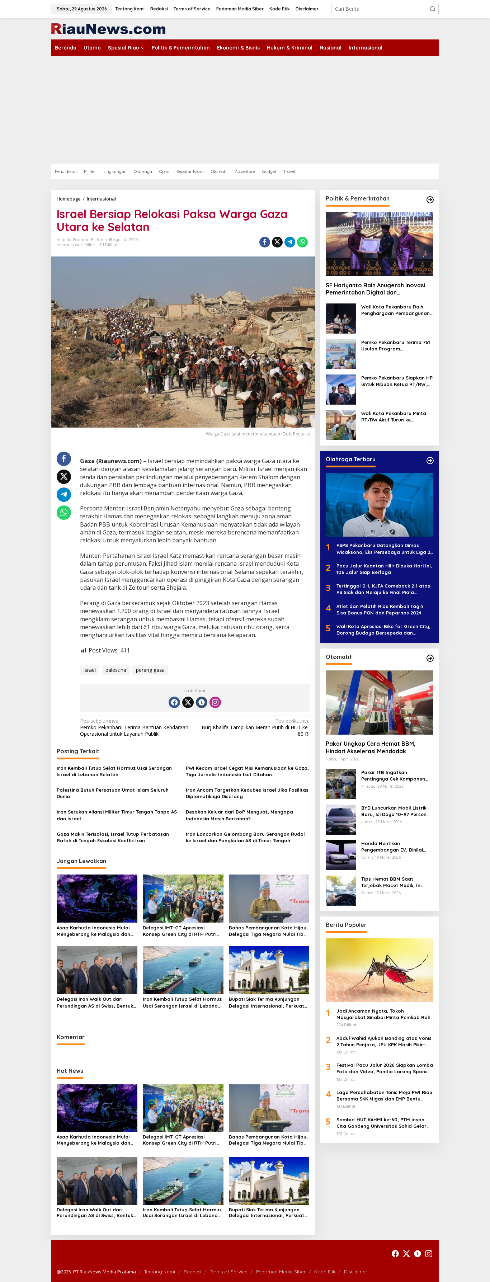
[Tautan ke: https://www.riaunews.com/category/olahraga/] (430, 460)
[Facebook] (174, 702)
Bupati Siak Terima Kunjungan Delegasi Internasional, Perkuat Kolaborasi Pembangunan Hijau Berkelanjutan (267, 1002)
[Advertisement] (245, 110)
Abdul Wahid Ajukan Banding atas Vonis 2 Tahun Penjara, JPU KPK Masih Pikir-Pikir (384, 1041)
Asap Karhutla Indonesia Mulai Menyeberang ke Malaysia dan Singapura (93, 931)
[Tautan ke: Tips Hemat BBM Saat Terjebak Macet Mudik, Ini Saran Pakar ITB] (341, 889)
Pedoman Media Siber (281, 1271)
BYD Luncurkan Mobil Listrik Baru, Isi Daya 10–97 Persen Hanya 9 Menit (394, 811)
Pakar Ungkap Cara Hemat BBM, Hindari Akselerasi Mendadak (370, 747)
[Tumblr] (201, 702)
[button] (433, 9)
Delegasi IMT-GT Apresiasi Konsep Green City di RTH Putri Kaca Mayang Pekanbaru (179, 931)
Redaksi (192, 1271)
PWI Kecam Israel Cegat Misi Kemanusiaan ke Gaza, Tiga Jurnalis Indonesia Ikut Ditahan (247, 771)
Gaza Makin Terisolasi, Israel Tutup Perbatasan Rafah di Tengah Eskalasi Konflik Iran (113, 837)
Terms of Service (229, 1271)
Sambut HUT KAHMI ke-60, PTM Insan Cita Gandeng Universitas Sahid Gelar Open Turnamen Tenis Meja (381, 1122)
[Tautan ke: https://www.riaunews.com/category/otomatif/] (430, 658)
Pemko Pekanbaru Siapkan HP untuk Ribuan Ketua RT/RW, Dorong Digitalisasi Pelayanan (397, 381)
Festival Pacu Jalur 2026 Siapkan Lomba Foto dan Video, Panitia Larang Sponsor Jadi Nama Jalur (384, 1068)
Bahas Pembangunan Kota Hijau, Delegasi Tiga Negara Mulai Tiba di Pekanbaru (268, 931)
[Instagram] (215, 702)
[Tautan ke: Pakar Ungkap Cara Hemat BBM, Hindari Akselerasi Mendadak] (379, 702)
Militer (89, 244)
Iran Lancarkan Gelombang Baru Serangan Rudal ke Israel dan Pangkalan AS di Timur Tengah (245, 837)
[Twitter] (188, 702)
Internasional (69, 244)
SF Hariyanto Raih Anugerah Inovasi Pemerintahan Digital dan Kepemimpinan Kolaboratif (375, 288)
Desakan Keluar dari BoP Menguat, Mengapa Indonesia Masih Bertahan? (239, 815)
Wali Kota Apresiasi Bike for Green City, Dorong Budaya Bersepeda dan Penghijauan (383, 629)
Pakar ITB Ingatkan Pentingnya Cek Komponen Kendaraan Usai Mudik (393, 775)
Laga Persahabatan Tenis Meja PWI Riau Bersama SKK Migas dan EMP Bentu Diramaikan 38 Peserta (384, 1095)
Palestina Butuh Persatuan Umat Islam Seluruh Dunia (113, 793)
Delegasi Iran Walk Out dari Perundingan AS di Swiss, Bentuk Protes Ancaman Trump (95, 1002)
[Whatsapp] (302, 242)
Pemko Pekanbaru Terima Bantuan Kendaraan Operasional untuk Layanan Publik (134, 727)
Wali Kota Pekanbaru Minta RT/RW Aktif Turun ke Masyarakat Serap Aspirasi (393, 416)
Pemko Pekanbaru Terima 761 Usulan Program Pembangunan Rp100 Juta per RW (395, 345)
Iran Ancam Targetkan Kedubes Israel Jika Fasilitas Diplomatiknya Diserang (247, 793)
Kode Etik (324, 1271)
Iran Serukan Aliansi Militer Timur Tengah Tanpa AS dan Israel (117, 815)
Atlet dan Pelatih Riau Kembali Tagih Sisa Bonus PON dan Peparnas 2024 (379, 609)
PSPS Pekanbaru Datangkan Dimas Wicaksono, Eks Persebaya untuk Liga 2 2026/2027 (383, 548)
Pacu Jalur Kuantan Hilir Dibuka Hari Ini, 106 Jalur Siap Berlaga (384, 569)
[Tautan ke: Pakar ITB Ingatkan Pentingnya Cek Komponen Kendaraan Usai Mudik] (341, 783)
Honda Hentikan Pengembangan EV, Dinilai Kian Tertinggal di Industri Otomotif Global (392, 846)
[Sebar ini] (264, 242)
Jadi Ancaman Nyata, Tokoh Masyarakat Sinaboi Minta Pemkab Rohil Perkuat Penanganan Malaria (384, 1014)
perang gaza (150, 669)
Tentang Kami (159, 1271)
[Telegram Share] (289, 242)
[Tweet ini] (277, 242)
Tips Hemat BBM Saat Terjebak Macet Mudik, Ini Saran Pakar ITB (391, 882)
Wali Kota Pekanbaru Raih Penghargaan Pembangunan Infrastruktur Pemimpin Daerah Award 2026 (395, 310)
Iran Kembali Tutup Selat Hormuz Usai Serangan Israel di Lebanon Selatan (114, 771)
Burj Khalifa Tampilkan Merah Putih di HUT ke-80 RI (255, 727)
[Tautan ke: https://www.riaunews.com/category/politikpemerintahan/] (430, 199)
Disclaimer (355, 1271)
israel (90, 669)
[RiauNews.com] (108, 28)
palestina (115, 669)
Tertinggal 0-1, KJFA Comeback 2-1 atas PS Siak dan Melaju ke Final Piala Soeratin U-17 (383, 589)
